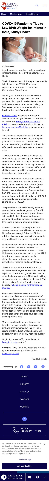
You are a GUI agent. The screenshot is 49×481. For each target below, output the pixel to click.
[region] (24, 455)
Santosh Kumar (9, 115)
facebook (22, 367)
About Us (24, 391)
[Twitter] (24, 419)
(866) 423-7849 (31, 431)
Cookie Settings (24, 459)
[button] (3, 477)
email (43, 367)
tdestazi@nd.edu (10, 353)
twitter (28, 366)
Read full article (39, 359)
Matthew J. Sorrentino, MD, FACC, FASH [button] (16, 478)
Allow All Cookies (24, 466)
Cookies (24, 407)
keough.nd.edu (9, 342)
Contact (24, 399)
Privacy (24, 384)
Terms (24, 376)
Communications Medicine (15, 127)
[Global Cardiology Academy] (9, 6)
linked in (36, 367)
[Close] (44, 444)
